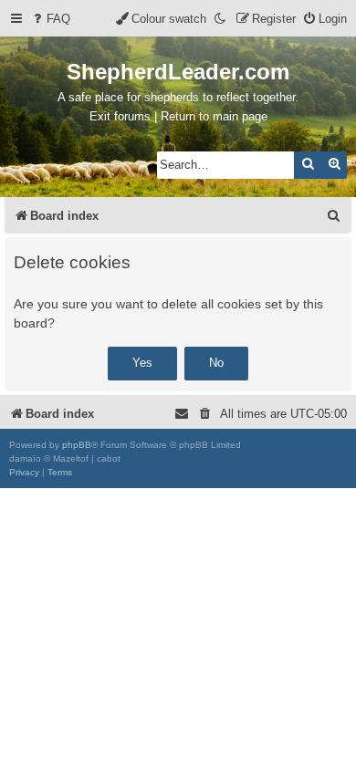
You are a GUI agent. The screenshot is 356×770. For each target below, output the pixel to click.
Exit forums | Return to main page (178, 116)
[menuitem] (50, 18)
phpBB (76, 445)
